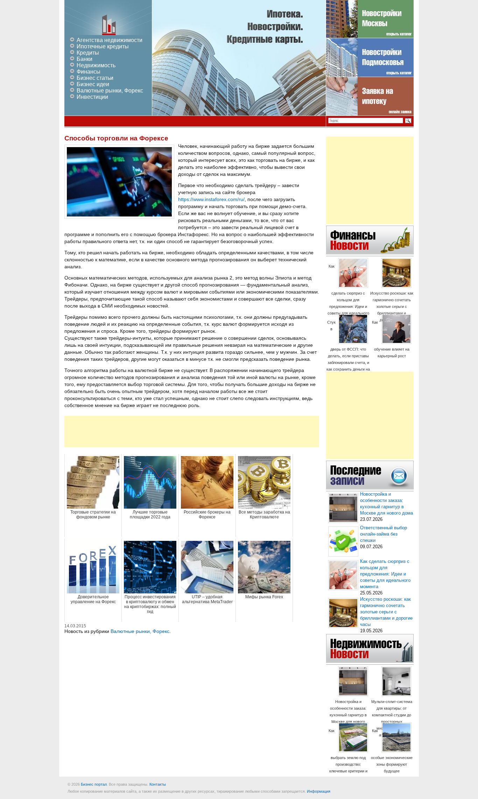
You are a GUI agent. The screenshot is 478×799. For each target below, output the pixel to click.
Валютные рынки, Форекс (110, 91)
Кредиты (88, 53)
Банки (84, 59)
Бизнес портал (94, 784)
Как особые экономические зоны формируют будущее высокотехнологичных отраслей (392, 757)
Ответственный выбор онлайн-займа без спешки (383, 534)
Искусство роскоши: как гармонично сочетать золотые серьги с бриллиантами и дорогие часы (391, 306)
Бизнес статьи (95, 78)
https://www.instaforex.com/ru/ (211, 199)
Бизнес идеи (93, 84)
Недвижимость (96, 65)
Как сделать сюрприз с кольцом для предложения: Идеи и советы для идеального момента (348, 293)
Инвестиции (92, 97)
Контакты (157, 784)
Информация (318, 791)
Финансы (88, 72)
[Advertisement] (191, 431)
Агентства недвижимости (109, 40)
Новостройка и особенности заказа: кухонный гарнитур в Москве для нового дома (348, 715)
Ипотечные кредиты (103, 46)
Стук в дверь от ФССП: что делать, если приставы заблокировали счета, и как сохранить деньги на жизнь (348, 349)
